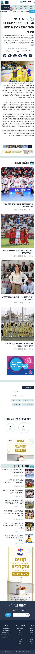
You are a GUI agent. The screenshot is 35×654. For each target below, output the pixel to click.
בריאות (25, 6)
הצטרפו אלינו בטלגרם (6, 633)
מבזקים (32, 11)
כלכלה (15, 6)
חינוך (31, 8)
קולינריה (20, 639)
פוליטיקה (20, 8)
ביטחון (31, 6)
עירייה (26, 8)
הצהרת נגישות (6, 631)
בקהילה (31, 631)
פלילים (20, 6)
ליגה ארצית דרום (28, 404)
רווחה (20, 633)
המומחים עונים (20, 629)
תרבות (31, 633)
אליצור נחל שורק (28, 400)
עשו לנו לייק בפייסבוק (6, 637)
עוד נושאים (6, 7)
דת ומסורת (15, 8)
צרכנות (20, 637)
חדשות (31, 629)
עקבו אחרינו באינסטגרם (6, 635)
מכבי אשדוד (17, 404)
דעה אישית (20, 635)
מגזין (32, 637)
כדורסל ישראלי (16, 400)
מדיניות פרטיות (6, 629)
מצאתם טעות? (28, 388)
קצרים (20, 643)
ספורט (31, 635)
